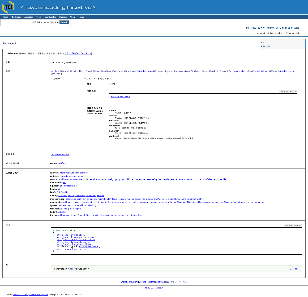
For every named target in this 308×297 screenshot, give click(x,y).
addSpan (62, 215)
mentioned (163, 179)
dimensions (92, 199)
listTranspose (103, 215)
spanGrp (84, 173)
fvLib (65, 192)
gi (68, 209)
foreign (111, 179)
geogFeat (135, 202)
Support (63, 17)
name (180, 179)
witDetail (62, 212)
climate (89, 202)
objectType (140, 199)
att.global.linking (145, 71)
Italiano (151, 282)
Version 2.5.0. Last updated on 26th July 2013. (30, 295)
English (123, 282)
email (92, 179)
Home (5, 17)
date (80, 179)
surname (250, 202)
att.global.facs (262, 71)
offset (171, 202)
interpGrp (69, 173)
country (97, 202)
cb (69, 179)
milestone (172, 179)
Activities (28, 17)
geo (128, 202)
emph (98, 179)
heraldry (108, 199)
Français (161, 282)
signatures (175, 199)
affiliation (77, 202)
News (81, 17)
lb (136, 179)
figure (61, 186)
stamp (183, 199)
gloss (124, 179)
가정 (262, 43)
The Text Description (78, 53)
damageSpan (77, 215)
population (209, 202)
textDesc (62, 163)
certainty (64, 176)
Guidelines (16, 17)
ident (72, 209)
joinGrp (81, 195)
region (217, 202)
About (72, 17)
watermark (192, 199)
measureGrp (151, 179)
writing (93, 205)
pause (76, 205)
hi (128, 179)
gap (116, 179)
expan (104, 179)
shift (82, 205)
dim (84, 199)
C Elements (265, 46)
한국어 (178, 282)
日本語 (170, 282)
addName (67, 202)
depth (79, 199)
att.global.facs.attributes (73, 242)
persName (188, 202)
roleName (225, 202)
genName (121, 202)
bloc (84, 202)
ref (200, 179)
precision (73, 176)
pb (194, 179)
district (104, 202)
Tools (38, 17)
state (243, 202)
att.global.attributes (70, 235)
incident (62, 205)
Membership (50, 17)
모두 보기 (294, 269)
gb (120, 179)
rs (203, 179)
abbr (58, 179)
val (79, 209)
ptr (197, 179)
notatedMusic (70, 186)
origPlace (158, 199)
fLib (58, 192)
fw (96, 215)
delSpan (87, 215)
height (101, 199)
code (64, 209)
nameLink (163, 202)
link (87, 195)
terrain (257, 202)
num (190, 179)
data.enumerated (120, 96)
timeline (100, 195)
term (215, 179)
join (76, 195)
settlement (235, 202)
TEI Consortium (151, 288)
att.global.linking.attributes (75, 237)
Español (142, 282)
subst (129, 215)
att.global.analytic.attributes (76, 239)
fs (62, 192)
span (77, 173)
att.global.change (286, 71)
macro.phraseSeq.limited (71, 249)
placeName (198, 202)
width (199, 199)
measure (141, 179)
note (186, 179)
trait (263, 202)
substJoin (137, 215)
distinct (86, 179)
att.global (55, 71)
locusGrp (122, 199)
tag (76, 209)
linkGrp (92, 195)
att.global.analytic (238, 71)
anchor (71, 195)
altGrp (64, 195)
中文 (185, 282)
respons (81, 176)
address (64, 179)
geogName (145, 202)
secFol (166, 199)
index (131, 179)
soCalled (208, 179)
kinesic (70, 205)
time (220, 179)
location (154, 202)
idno (60, 189)
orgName (178, 202)
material (130, 199)
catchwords (71, 199)
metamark (115, 215)
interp (62, 173)
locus (114, 199)
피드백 (160, 288)
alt (59, 195)
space (123, 215)
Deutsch (133, 282)
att (60, 209)
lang (65, 182)
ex (93, 215)
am (68, 215)
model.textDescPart (60, 154)
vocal (87, 205)
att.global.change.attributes (75, 244)
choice (74, 179)
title (224, 179)
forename (112, 202)
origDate (149, 199)
